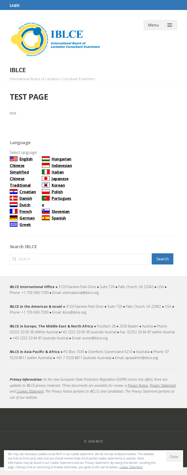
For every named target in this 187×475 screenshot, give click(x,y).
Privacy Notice (138, 385)
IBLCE (18, 70)
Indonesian (62, 165)
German (27, 218)
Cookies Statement (30, 391)
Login (14, 5)
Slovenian (61, 211)
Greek (25, 224)
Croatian (27, 191)
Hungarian (61, 159)
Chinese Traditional (20, 182)
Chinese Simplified (19, 169)
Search (162, 259)
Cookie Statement (131, 467)
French (25, 211)
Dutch (24, 205)
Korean (58, 185)
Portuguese (56, 202)
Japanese (60, 178)
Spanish (59, 218)
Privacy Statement (163, 385)
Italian (58, 172)
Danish (25, 198)
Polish (57, 191)
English (26, 159)
